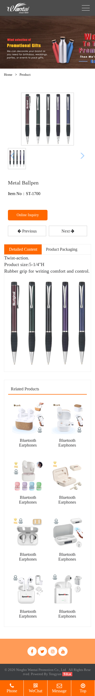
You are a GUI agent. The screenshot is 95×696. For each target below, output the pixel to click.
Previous (29, 231)
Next (66, 231)
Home (8, 75)
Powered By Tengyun (46, 674)
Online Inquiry (28, 215)
